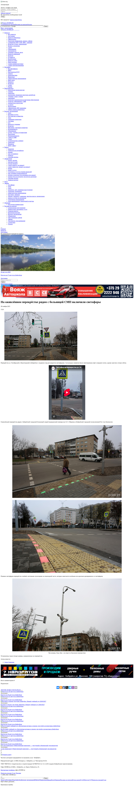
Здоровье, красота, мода (15, 52)
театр (9, 188)
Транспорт (11, 142)
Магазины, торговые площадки (18, 127)
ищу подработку (13, 154)
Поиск (45, 26)
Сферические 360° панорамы (17, 108)
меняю (10, 168)
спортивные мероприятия (16, 199)
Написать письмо (9, 24)
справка (10, 91)
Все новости (12, 34)
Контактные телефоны (8, 770)
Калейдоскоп (12, 59)
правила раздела (13, 180)
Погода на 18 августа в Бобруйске (11, 734)
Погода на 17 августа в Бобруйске (11, 739)
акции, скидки (12, 160)
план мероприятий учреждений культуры (21, 201)
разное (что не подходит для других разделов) (22, 176)
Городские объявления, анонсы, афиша (20, 41)
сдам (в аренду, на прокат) (16, 165)
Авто (9, 113)
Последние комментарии (16, 204)
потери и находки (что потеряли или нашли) (22, 175)
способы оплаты (13, 157)
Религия (10, 55)
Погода (88, 780)
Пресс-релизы (12, 62)
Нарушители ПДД (13, 72)
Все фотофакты (13, 69)
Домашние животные (14, 119)
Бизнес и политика (14, 46)
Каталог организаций (11, 111)
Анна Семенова (9, 662)
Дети (9, 118)
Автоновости (12, 51)
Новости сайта (12, 60)
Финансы (11, 144)
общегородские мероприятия (17, 193)
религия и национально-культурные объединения (23, 100)
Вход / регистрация (7, 28)
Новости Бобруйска (14, 37)
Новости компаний (14, 54)
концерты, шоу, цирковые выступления (20, 190)
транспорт (11, 93)
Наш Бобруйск (8, 88)
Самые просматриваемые (16, 65)
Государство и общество (15, 116)
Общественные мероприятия (17, 78)
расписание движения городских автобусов (21, 95)
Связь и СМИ (12, 137)
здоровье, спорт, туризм (15, 96)
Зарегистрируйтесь (16, 20)
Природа (10, 82)
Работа (6, 147)
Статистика (11, 222)
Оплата (29, 24)
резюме (10, 152)
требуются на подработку (16, 150)
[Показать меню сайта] (1, 227)
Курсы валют (78, 780)
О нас (2, 24)
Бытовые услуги (13, 114)
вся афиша (11, 185)
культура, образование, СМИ (17, 101)
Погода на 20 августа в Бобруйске (11, 719)
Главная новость (13, 211)
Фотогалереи (12, 106)
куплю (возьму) (13, 163)
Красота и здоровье (14, 124)
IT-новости (11, 57)
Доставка (11, 121)
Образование (12, 49)
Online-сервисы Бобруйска (16, 109)
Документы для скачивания (16, 221)
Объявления (8, 158)
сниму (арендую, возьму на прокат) (19, 167)
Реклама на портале (21, 24)
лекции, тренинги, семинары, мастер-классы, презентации (26, 196)
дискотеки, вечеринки (15, 191)
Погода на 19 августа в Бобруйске (11, 724)
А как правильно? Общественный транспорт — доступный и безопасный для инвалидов (28, 749)
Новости (7, 33)
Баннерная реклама (14, 212)
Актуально (11, 36)
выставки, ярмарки (14, 194)
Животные (11, 77)
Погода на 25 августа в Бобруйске (11, 699)
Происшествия (12, 75)
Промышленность (13, 136)
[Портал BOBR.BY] (7, 23)
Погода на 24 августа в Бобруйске (11, 709)
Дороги (10, 73)
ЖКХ (9, 70)
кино (9, 186)
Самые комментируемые (15, 64)
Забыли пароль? (6, 13)
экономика (11, 98)
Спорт (10, 47)
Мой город (11, 80)
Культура (11, 83)
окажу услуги (12, 170)
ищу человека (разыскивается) (17, 173)
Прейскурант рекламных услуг (17, 209)
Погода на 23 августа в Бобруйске (11, 714)
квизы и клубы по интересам (17, 198)
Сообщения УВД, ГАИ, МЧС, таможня (20, 42)
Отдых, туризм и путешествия (17, 132)
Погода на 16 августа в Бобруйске (11, 744)
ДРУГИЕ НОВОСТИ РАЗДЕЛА (11, 690)
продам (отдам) (13, 162)
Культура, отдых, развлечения (17, 44)
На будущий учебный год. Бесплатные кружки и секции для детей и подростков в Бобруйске (30, 729)
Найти (3, 282)
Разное (10, 87)
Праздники (11, 134)
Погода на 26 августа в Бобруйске (11, 695)
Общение (7, 203)
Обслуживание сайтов (15, 217)
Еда (9, 122)
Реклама (18, 773)
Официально (12, 39)
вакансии (11, 149)
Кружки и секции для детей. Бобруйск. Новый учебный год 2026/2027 (23, 704)
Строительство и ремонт (15, 140)
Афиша (6, 183)
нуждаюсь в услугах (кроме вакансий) (20, 172)
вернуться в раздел (6, 284)
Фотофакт (7, 67)
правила (10, 155)
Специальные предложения (16, 208)
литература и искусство (15, 103)
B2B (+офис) (12, 145)
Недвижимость (12, 129)
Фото (6, 181)
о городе (10, 104)
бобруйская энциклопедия (16, 90)
